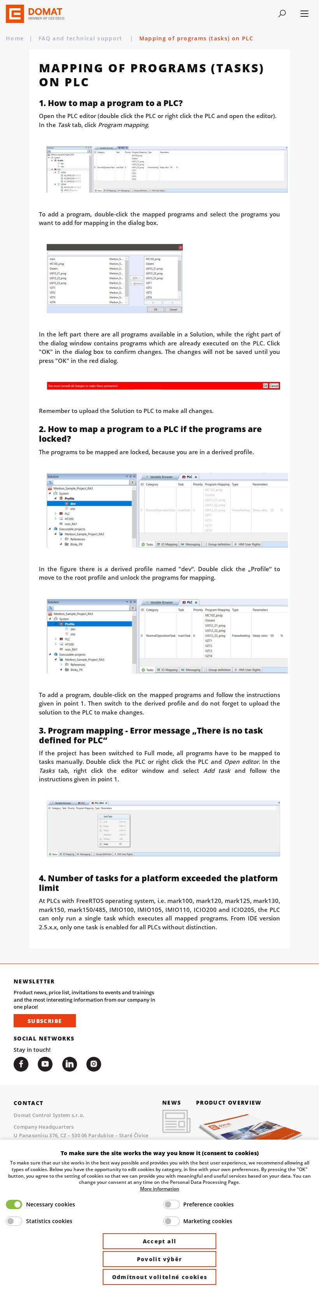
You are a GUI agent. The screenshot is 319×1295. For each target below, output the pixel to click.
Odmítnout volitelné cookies (159, 1277)
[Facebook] (21, 1064)
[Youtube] (45, 1064)
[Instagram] (93, 1064)
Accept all (160, 1241)
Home (15, 38)
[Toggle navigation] (282, 13)
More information (159, 1188)
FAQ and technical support (81, 38)
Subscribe (45, 1021)
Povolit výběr (159, 1259)
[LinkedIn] (69, 1064)
